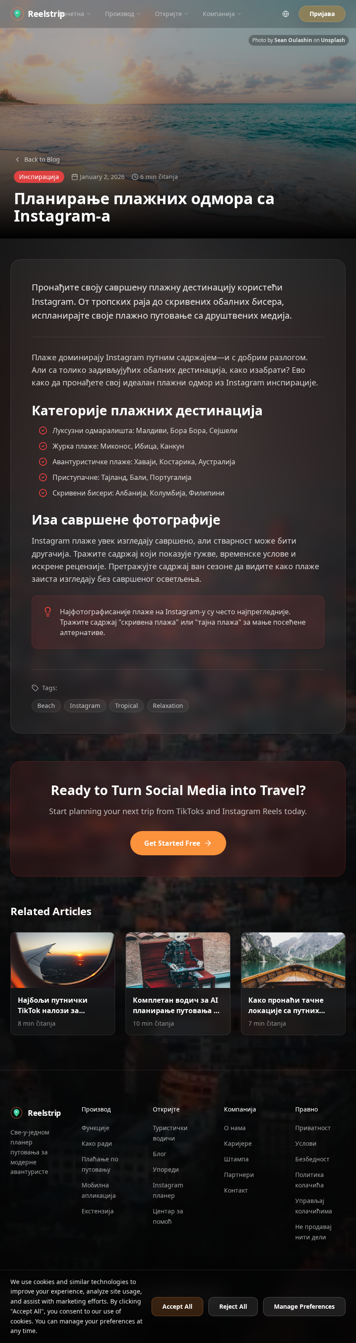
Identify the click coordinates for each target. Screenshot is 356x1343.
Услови (305, 1143)
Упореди (166, 1169)
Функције (95, 1128)
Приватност (313, 1128)
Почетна (71, 14)
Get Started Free (172, 843)
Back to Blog (42, 159)
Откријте (168, 14)
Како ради (97, 1143)
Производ (119, 14)
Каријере (238, 1143)
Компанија (219, 14)
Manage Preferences (304, 1306)
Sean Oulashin (293, 40)
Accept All (177, 1306)
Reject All (233, 1306)
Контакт (236, 1190)
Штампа (236, 1159)
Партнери (239, 1174)
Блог (159, 1154)
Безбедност (312, 1159)
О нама (235, 1128)
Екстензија (98, 1211)
